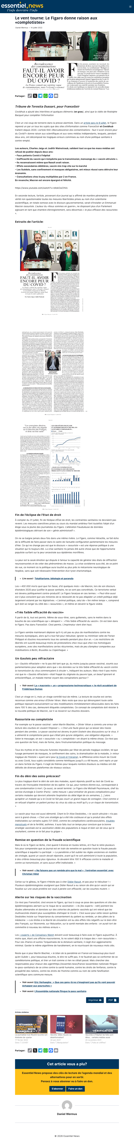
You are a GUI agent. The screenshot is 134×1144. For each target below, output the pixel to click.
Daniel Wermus (21, 28)
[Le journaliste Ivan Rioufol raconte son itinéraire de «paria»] (31, 1024)
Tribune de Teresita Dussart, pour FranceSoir (47, 106)
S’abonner (57, 1088)
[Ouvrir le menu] (130, 7)
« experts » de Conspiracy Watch (36, 935)
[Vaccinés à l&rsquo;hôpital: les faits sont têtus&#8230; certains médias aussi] (101, 1024)
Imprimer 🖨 (94, 1000)
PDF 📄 (112, 1000)
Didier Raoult (74, 881)
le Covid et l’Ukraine (66, 757)
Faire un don (75, 1088)
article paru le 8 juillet (95, 123)
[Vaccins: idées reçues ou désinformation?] (66, 1024)
